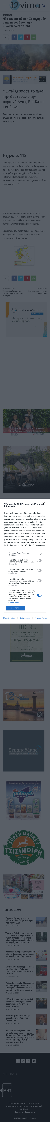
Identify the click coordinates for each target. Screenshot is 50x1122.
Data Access (25, 618)
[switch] (39, 560)
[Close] (44, 504)
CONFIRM (15, 608)
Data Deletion (9, 618)
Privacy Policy (41, 618)
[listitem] (25, 554)
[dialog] (25, 561)
